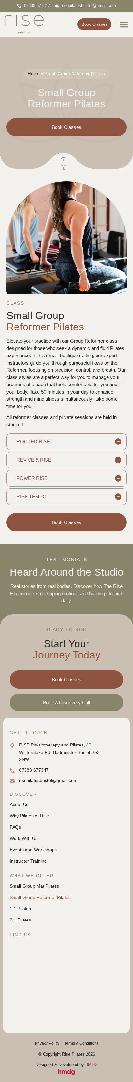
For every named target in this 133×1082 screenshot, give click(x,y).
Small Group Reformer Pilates (40, 897)
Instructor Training (28, 860)
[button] (124, 24)
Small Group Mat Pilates (34, 886)
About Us (19, 804)
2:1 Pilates (20, 919)
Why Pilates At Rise (29, 815)
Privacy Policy (47, 1043)
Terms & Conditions (81, 1043)
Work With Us (23, 838)
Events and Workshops (33, 849)
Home (33, 74)
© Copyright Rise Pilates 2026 (66, 1054)
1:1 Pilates (20, 908)
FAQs (15, 827)
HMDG (91, 1064)
